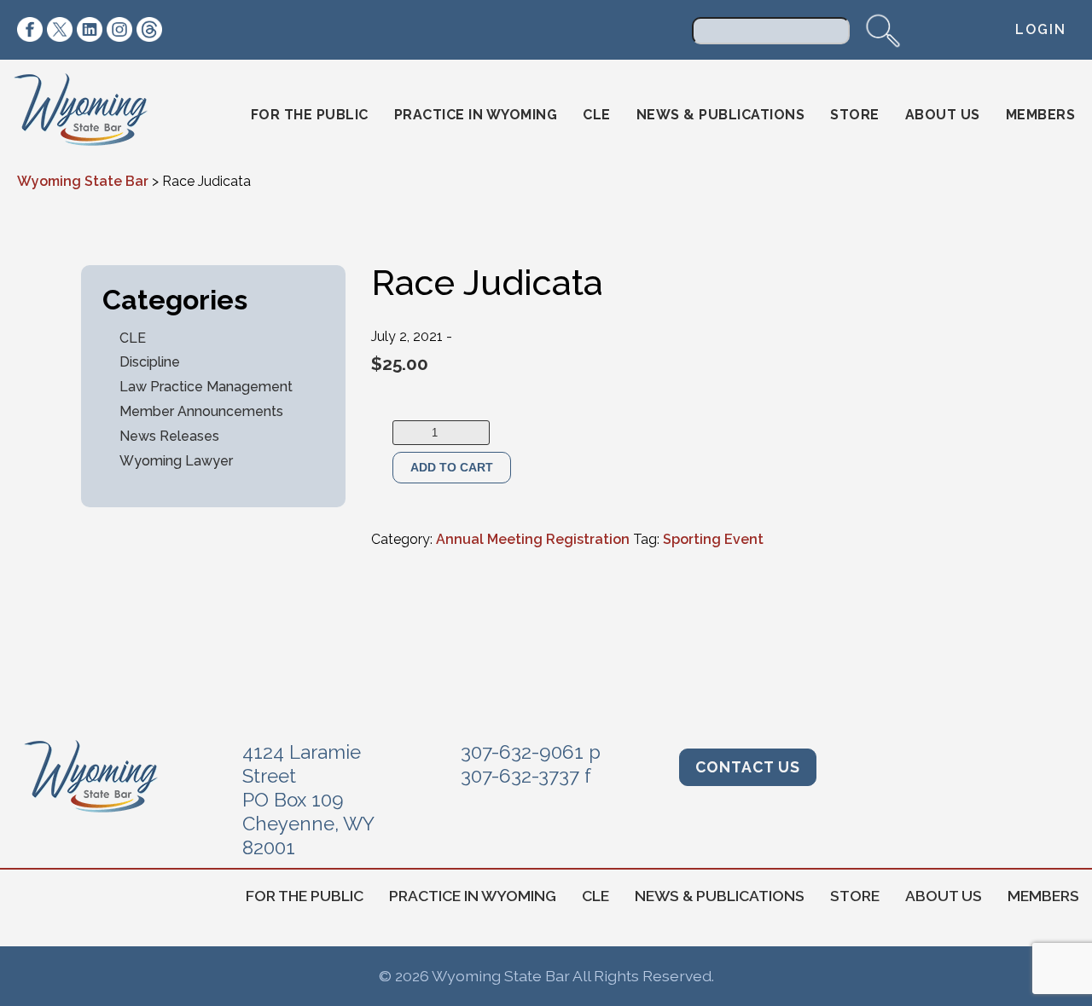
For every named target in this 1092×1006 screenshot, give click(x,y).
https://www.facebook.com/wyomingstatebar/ (30, 29)
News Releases (169, 436)
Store (855, 115)
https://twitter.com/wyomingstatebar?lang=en (60, 29)
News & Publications (720, 115)
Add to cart (451, 467)
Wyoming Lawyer (176, 461)
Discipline (149, 362)
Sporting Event (713, 539)
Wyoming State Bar (92, 115)
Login (1040, 29)
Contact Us (747, 767)
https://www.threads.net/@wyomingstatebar (149, 29)
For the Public (310, 115)
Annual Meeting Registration (533, 539)
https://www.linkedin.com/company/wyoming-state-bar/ (89, 29)
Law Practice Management (206, 387)
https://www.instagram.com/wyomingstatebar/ (119, 29)
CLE (597, 115)
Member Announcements (201, 411)
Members (1041, 115)
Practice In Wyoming (476, 115)
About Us (942, 115)
